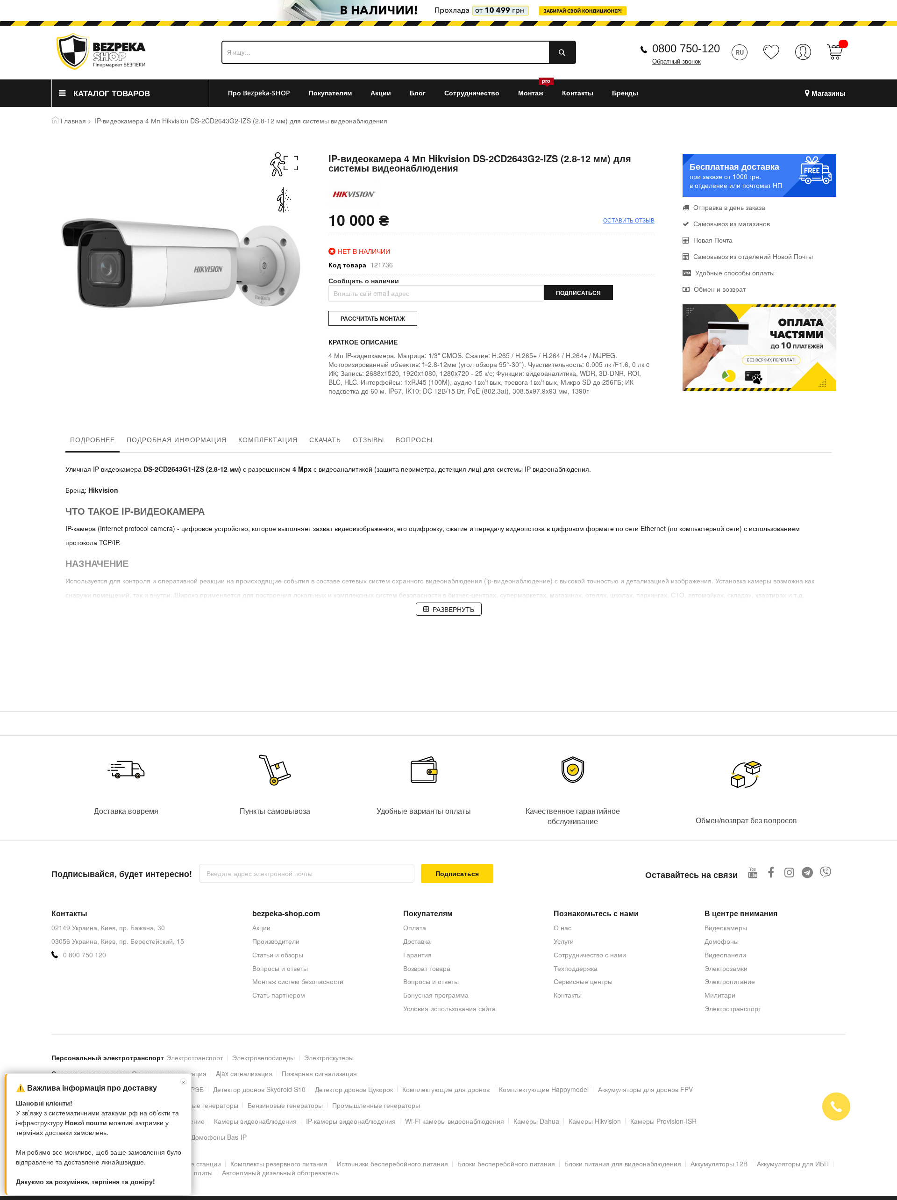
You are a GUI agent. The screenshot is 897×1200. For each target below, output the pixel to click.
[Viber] (826, 872)
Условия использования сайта (449, 1008)
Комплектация (268, 439)
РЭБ (197, 1089)
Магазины (829, 93)
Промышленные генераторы (376, 1105)
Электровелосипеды (263, 1057)
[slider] (448, 13)
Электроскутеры (329, 1057)
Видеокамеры (726, 927)
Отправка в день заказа (728, 207)
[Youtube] (753, 872)
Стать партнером (278, 994)
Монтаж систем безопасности (297, 981)
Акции (261, 927)
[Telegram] (807, 872)
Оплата (414, 927)
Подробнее (92, 439)
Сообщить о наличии (363, 280)
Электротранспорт (733, 1008)
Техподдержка (576, 968)
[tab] (92, 442)
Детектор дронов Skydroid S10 (259, 1089)
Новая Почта (712, 239)
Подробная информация (177, 439)
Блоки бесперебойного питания (506, 1163)
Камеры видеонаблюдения (255, 1121)
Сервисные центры (583, 981)
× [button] (183, 1081)
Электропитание (730, 981)
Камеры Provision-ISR (663, 1121)
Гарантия (417, 954)
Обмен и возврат (719, 289)
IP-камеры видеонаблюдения (351, 1121)
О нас (562, 927)
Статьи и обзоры (277, 954)
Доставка (417, 941)
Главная (73, 120)
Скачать (325, 439)
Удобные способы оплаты (734, 272)
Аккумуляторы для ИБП (793, 1163)
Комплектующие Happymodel (544, 1089)
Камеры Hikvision (595, 1121)
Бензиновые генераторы (285, 1105)
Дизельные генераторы (202, 1105)
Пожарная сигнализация (319, 1073)
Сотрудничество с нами (590, 954)
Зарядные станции (192, 1163)
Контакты (568, 994)
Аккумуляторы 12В (719, 1163)
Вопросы (414, 439)
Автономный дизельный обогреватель (280, 1172)
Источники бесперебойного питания (392, 1163)
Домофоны (722, 941)
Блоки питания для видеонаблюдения (622, 1163)
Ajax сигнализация (244, 1073)
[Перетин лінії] (284, 199)
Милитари (720, 994)
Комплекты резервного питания (278, 1163)
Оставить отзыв (629, 220)
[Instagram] (789, 872)
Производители (275, 941)
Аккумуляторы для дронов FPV (645, 1089)
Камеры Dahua (536, 1121)
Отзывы (368, 439)
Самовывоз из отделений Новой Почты (752, 256)
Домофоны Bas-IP (219, 1137)
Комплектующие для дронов (446, 1089)
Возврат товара (426, 968)
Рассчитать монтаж (373, 318)
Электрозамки (726, 968)
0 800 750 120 (84, 954)
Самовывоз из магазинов (730, 223)
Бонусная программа (436, 994)
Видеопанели (725, 954)
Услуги (564, 941)
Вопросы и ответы (280, 968)
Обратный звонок (676, 61)
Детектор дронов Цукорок (354, 1089)
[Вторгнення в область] (284, 164)
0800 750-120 (686, 48)
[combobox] (398, 52)
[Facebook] (771, 872)
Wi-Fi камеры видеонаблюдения (454, 1121)
